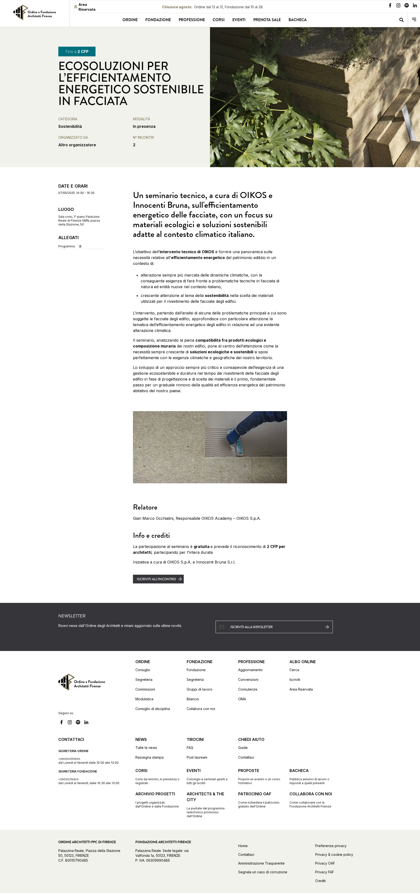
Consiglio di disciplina (152, 709)
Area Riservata (301, 689)
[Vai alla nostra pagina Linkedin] (415, 6)
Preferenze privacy (331, 846)
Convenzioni (248, 679)
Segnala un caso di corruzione (262, 872)
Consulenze (247, 689)
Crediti (320, 881)
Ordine (130, 20)
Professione (192, 20)
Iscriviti (294, 679)
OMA (242, 699)
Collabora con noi (201, 709)
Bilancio (193, 699)
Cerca (294, 670)
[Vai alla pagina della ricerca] (401, 20)
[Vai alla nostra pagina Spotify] (406, 6)
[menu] (414, 19)
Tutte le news (146, 748)
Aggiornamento (250, 670)
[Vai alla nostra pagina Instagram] (398, 6)
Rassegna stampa (149, 757)
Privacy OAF (325, 863)
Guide (243, 748)
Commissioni (145, 689)
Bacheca (298, 20)
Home (243, 846)
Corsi (219, 20)
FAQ (190, 748)
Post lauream (197, 757)
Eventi (238, 20)
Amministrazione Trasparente (261, 863)
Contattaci (246, 757)
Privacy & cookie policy (334, 854)
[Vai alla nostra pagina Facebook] (390, 6)
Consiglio (142, 670)
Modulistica (144, 699)
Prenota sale (267, 20)
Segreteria (143, 679)
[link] (35, 12)
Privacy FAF (324, 872)
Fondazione (158, 20)
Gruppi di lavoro (199, 689)
